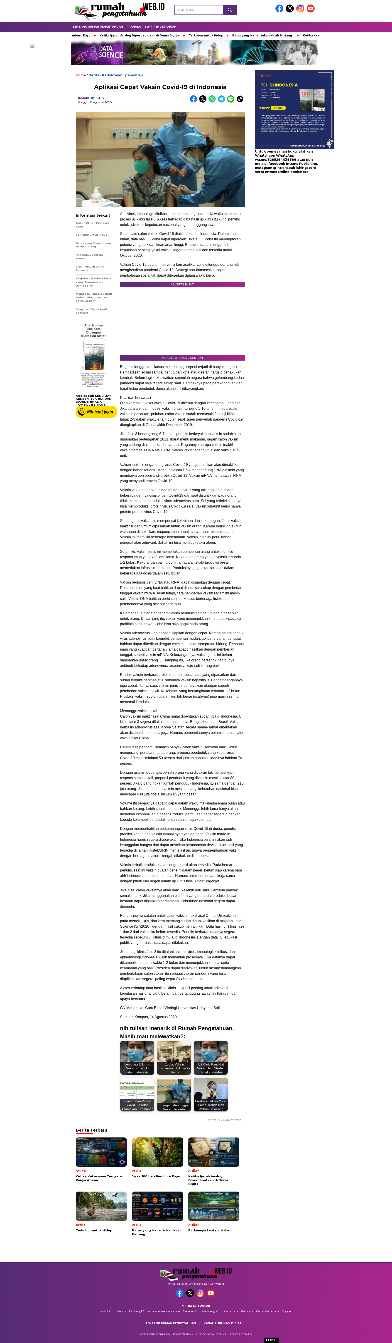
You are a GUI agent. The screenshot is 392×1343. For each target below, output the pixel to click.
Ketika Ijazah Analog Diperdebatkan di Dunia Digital (102, 35)
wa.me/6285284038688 (275, 160)
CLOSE (271, 1340)
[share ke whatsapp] (213, 101)
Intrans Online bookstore (287, 172)
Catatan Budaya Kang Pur (202, 1311)
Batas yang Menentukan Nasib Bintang (224, 35)
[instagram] (301, 11)
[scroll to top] (376, 1336)
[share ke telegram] (222, 101)
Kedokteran (112, 75)
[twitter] (290, 11)
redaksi (84, 98)
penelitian (134, 75)
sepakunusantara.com (163, 1311)
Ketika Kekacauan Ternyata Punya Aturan (297, 35)
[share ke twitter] (203, 101)
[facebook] (280, 11)
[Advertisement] (283, 210)
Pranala (134, 26)
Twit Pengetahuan (160, 26)
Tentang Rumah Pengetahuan (97, 26)
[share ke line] (231, 101)
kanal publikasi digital (223, 1323)
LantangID (136, 1311)
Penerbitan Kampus (238, 1311)
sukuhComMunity (113, 1311)
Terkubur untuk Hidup (168, 35)
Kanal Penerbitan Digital (274, 1311)
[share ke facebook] (194, 101)
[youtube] (311, 11)
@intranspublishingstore (294, 168)
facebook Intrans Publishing (292, 164)
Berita (94, 75)
